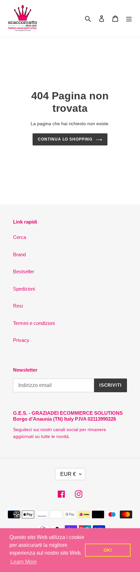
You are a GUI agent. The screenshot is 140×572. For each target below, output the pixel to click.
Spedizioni (24, 289)
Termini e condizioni (34, 323)
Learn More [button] (23, 561)
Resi (18, 306)
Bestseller (23, 271)
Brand (19, 254)
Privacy (21, 340)
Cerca (19, 237)
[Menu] (129, 18)
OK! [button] (108, 550)
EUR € (68, 474)
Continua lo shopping (65, 139)
